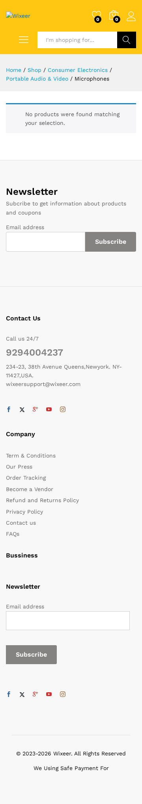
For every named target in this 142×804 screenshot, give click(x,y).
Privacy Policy (24, 511)
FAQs (12, 534)
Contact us (21, 523)
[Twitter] (22, 409)
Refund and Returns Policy (42, 500)
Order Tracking (26, 477)
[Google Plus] (35, 409)
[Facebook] (8, 409)
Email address (25, 227)
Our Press (19, 466)
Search (126, 40)
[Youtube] (49, 409)
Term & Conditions (31, 455)
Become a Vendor (29, 489)
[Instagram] (63, 410)
